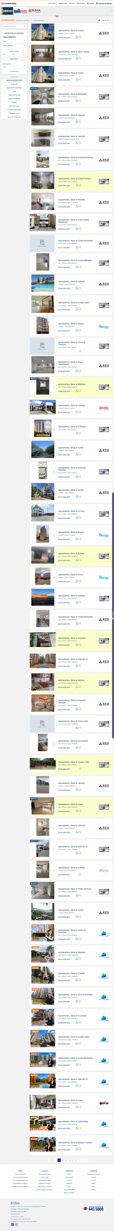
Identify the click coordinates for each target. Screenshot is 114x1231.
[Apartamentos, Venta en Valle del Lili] (43, 660)
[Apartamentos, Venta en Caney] (43, 806)
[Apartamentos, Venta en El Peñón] (43, 869)
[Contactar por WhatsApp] (77, 38)
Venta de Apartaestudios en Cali (20, 1180)
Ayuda (69, 1186)
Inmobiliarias (63, 3)
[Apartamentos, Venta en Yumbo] (43, 32)
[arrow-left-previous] (55, 1160)
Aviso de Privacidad (15, 1214)
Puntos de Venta (69, 1177)
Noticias (72, 3)
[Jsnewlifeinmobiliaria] (106, 11)
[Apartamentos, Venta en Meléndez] (43, 385)
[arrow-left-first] (51, 1160)
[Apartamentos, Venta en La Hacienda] (43, 742)
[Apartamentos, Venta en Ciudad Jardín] (43, 304)
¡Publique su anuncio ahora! (93, 1174)
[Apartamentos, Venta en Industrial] (43, 639)
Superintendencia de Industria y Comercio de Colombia (24, 1221)
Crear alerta (14, 71)
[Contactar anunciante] (80, 38)
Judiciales (93, 1189)
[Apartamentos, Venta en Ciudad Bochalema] (43, 159)
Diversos (94, 1186)
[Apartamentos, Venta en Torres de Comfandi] (43, 346)
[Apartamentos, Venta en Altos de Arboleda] (43, 996)
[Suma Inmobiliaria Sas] (21, 11)
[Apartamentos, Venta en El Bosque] (43, 428)
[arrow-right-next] (86, 1160)
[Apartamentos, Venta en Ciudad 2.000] (43, 763)
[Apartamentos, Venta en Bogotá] (43, 325)
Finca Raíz (51, 3)
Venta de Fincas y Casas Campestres (20, 1186)
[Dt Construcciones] (78, 11)
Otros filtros (13, 59)
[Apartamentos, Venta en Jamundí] (43, 116)
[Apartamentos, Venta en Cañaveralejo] (43, 1123)
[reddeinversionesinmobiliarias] (103, 33)
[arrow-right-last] (91, 1160)
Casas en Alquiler (45, 1177)
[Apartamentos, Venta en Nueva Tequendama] (43, 364)
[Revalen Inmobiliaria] (36, 11)
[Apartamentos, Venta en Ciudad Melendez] (43, 262)
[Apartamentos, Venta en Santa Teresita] (43, 53)
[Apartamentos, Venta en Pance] (43, 1102)
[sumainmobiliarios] (103, 408)
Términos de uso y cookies (17, 1216)
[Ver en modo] (99, 20)
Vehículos (93, 1180)
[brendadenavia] (103, 870)
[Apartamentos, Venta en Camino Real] (43, 724)
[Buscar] (24, 26)
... (83, 1160)
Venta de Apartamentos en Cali (20, 1177)
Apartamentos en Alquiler (45, 1174)
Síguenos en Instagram (69, 1192)
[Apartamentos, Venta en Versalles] (43, 201)
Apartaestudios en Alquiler (45, 1180)
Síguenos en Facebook (69, 1189)
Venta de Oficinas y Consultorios (20, 1183)
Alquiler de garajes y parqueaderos (45, 1189)
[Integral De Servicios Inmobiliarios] (64, 11)
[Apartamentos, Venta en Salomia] (43, 682)
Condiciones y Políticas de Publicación (20, 1209)
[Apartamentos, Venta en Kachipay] (43, 597)
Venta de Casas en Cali (20, 1174)
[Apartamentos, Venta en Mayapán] (43, 954)
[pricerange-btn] (23, 54)
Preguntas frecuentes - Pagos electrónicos (21, 1219)
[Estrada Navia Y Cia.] (7, 11)
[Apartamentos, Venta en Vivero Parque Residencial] (43, 222)
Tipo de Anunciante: (6, 64)
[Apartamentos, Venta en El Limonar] (43, 1017)
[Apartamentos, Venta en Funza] (43, 576)
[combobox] (14, 26)
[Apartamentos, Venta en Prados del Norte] (43, 890)
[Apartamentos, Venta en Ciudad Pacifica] (43, 180)
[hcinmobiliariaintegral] (103, 1103)
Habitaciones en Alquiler (44, 1183)
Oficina (69, 1174)
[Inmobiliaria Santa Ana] (50, 11)
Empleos (94, 1183)
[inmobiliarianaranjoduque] (103, 934)
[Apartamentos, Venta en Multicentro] (43, 95)
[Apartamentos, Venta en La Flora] (43, 512)
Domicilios (69, 1180)
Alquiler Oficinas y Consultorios (45, 1186)
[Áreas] (92, 11)
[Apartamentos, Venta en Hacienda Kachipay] (43, 470)
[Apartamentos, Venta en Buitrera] (43, 555)
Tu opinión (113, 614)
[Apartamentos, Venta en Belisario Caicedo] (43, 1144)
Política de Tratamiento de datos (18, 1211)
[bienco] (103, 326)
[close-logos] (57, 15)
